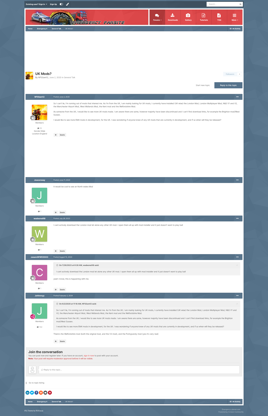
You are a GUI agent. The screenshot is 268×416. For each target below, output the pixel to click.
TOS (219, 20)
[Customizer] (61, 4)
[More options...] (237, 97)
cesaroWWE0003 (39, 257)
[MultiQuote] (56, 135)
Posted (61, 97)
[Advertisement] (134, 52)
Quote (62, 135)
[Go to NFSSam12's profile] (29, 75)
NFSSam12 (43, 77)
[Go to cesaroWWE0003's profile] (39, 272)
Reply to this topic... (52, 369)
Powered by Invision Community (231, 412)
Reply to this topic (228, 85)
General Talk (69, 77)
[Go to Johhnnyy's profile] (39, 311)
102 (40, 327)
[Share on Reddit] (41, 393)
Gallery (188, 20)
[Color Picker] (67, 4)
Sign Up (53, 4)
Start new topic (203, 85)
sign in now (89, 355)
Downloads (173, 20)
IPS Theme (28, 411)
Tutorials (204, 20)
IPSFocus (39, 411)
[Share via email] (45, 393)
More (234, 20)
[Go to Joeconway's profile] (39, 195)
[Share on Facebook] (36, 393)
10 (40, 128)
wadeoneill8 (39, 218)
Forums (156, 20)
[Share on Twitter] (32, 393)
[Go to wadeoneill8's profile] (39, 234)
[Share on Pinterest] (50, 393)
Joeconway (39, 180)
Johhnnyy (39, 295)
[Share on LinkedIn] (27, 393)
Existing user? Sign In (36, 4)
